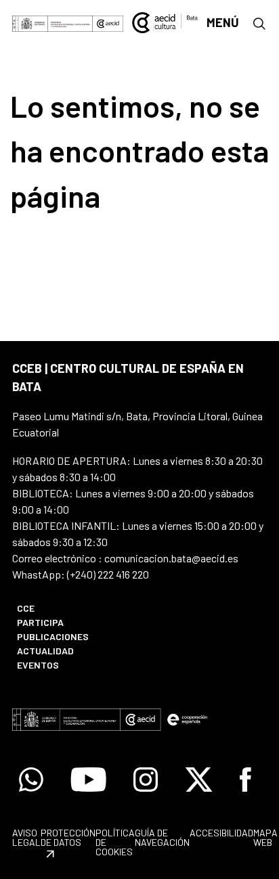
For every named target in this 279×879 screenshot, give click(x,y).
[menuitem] (70, 608)
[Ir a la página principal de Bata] (165, 21)
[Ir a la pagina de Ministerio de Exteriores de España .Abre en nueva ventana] (52, 23)
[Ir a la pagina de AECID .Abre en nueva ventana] (108, 23)
